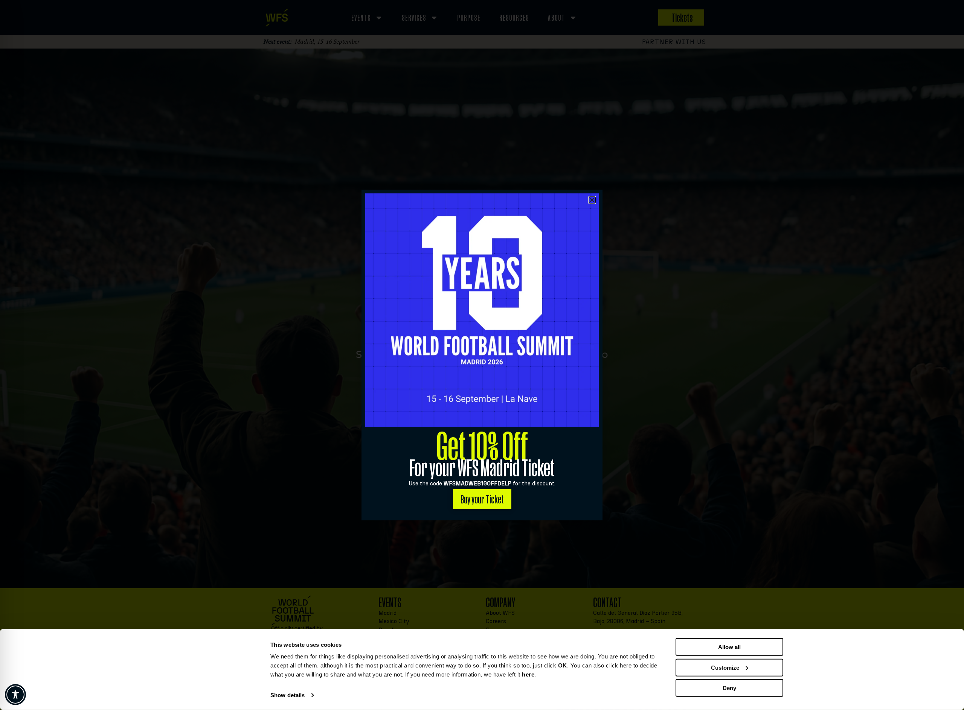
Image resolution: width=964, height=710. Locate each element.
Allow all (729, 647)
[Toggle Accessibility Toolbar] (15, 694)
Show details (287, 695)
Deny (729, 688)
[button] (592, 200)
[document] (482, 355)
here (528, 674)
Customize (725, 667)
